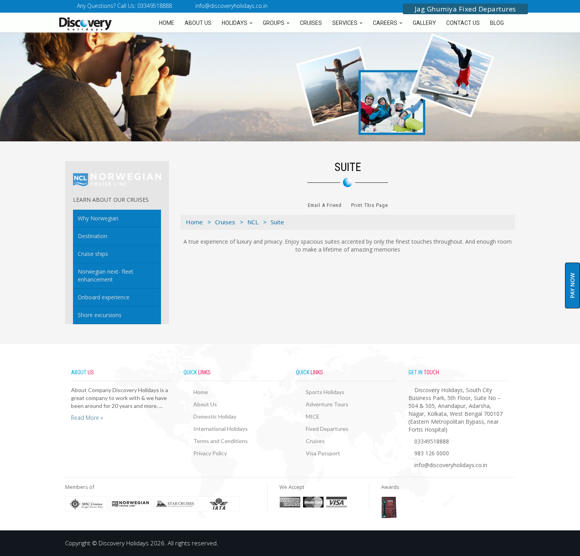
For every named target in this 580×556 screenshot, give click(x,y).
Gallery (424, 23)
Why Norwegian (98, 218)
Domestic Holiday (214, 416)
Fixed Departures (327, 428)
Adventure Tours (327, 404)
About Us (198, 23)
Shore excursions (100, 315)
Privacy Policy (210, 453)
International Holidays (220, 428)
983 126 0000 (431, 453)
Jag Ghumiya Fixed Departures (465, 8)
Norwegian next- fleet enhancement (105, 275)
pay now (572, 285)
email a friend (325, 205)
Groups (274, 23)
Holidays (235, 23)
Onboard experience (103, 297)
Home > (198, 222)
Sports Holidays (325, 392)
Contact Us (463, 23)
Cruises (311, 23)
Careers (386, 23)
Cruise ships (93, 253)
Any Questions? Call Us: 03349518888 (123, 5)
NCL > (257, 222)
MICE (313, 416)
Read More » (87, 417)
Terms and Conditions (220, 441)
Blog (497, 23)
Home (166, 23)
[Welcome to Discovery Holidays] (63, 24)
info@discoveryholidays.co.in (231, 5)
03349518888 (431, 441)
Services (345, 23)
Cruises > (229, 222)
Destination (92, 236)
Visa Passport (323, 453)
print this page (369, 205)
